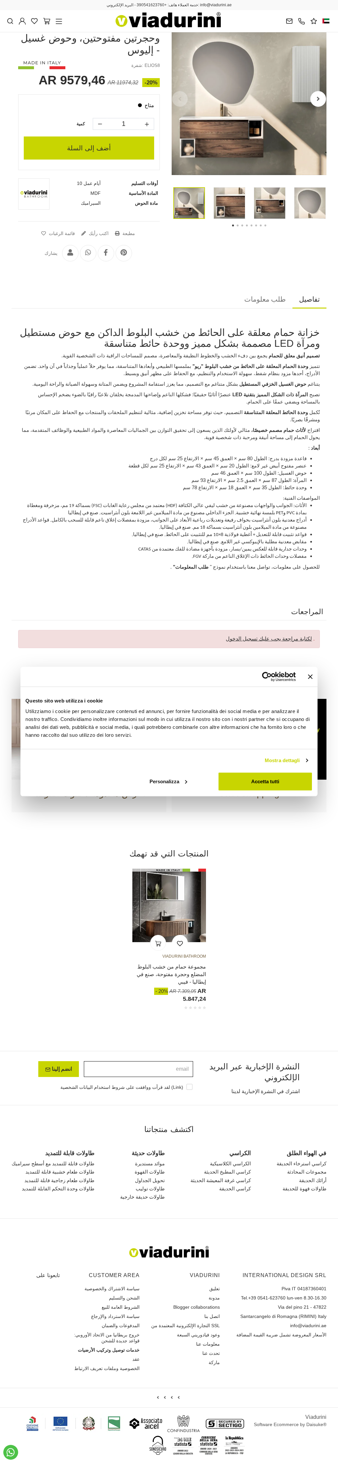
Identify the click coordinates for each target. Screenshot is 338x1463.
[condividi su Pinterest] (123, 254)
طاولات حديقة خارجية (141, 1197)
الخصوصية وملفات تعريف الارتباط (108, 1369)
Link (178, 1092)
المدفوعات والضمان (120, 1326)
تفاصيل (309, 300)
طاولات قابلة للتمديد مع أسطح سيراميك (51, 1164)
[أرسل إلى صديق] (69, 254)
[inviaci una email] (289, 21)
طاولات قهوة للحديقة (303, 1189)
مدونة (214, 1298)
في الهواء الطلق (306, 1154)
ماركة (214, 1363)
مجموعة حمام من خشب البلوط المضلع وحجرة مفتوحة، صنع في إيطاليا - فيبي (171, 974)
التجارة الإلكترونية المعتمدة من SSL (186, 1326)
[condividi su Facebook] (105, 254)
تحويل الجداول (148, 1181)
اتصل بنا (212, 1317)
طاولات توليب (148, 1189)
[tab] (309, 300)
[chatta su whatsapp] (10, 1452)
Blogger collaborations (198, 1307)
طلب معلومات (265, 300)
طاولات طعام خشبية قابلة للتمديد (57, 1172)
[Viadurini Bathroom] (33, 194)
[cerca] (10, 21)
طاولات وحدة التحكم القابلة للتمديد (55, 1189)
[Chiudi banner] (310, 676)
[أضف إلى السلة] (158, 943)
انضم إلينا (61, 1073)
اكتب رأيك (97, 234)
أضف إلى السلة (89, 148)
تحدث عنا (212, 1354)
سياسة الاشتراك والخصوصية (113, 1289)
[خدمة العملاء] (301, 21)
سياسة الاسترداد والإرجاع (116, 1317)
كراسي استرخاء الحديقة (303, 1164)
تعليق (214, 1289)
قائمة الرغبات (62, 234)
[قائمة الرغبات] (180, 943)
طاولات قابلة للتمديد (66, 1154)
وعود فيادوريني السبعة (197, 1335)
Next (318, 98)
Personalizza (164, 781)
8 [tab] (271, 230)
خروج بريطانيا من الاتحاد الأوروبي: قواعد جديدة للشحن (102, 1338)
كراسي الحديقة (235, 1189)
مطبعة (126, 234)
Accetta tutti (265, 781)
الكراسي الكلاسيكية (231, 1164)
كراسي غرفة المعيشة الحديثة (221, 1181)
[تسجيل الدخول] (22, 21)
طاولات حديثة (146, 1154)
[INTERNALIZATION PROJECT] (73, 1424)
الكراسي (240, 1154)
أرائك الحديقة (313, 1181)
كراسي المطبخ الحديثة (229, 1172)
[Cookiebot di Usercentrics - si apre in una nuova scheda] (267, 677)
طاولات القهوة (146, 1172)
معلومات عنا (208, 1344)
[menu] (58, 21)
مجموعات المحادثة (307, 1172)
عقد (136, 1360)
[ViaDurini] (168, 20)
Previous (180, 98)
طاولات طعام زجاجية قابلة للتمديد (57, 1181)
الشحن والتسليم (125, 1298)
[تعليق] (313, 21)
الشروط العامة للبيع (121, 1307)
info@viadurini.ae (309, 1326)
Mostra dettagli (282, 760)
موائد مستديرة (147, 1164)
